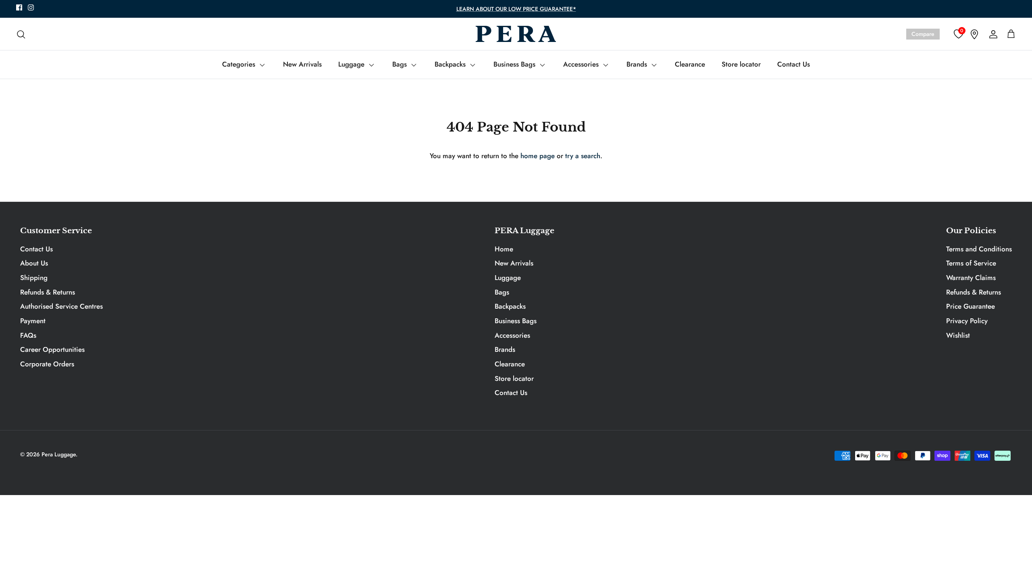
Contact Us (793, 64)
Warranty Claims (971, 277)
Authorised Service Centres (61, 306)
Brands (637, 64)
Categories (239, 64)
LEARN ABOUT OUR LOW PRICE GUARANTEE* (516, 9)
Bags (400, 64)
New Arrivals (302, 64)
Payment (33, 321)
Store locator (741, 64)
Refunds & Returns (47, 292)
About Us (34, 263)
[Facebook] (19, 7)
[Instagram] (31, 7)
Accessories (582, 64)
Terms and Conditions (979, 249)
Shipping (34, 277)
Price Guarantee (970, 306)
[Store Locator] (974, 34)
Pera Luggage (59, 454)
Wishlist (958, 335)
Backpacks (451, 64)
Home (504, 249)
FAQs (28, 335)
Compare (922, 34)
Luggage (352, 64)
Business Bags (515, 64)
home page (537, 156)
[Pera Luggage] (516, 34)
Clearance (690, 64)
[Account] (991, 34)
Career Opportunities (52, 349)
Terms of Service (971, 263)
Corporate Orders (47, 364)
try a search (582, 156)
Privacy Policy (967, 321)
